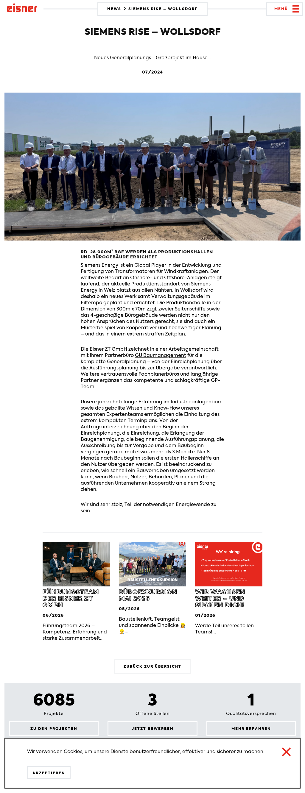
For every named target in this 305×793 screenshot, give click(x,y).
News (115, 9)
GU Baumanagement (160, 355)
